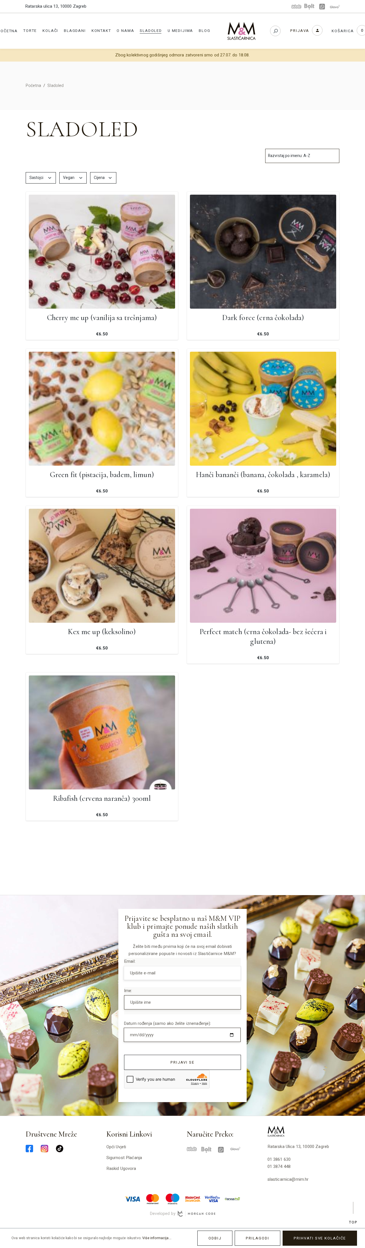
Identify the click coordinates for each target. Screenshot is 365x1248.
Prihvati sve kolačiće (320, 1238)
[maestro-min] (172, 1199)
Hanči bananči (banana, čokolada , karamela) (263, 474)
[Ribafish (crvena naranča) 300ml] (102, 732)
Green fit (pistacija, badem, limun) (102, 474)
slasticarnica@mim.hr (288, 1179)
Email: (129, 961)
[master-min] (152, 1199)
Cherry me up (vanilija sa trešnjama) (102, 317)
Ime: (128, 991)
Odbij (215, 1238)
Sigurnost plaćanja (124, 1158)
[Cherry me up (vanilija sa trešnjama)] (102, 252)
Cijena (100, 178)
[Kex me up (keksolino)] (102, 566)
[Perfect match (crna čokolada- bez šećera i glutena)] (263, 566)
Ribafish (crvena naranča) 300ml (102, 798)
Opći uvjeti (116, 1147)
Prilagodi (257, 1238)
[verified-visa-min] (212, 1199)
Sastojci (36, 178)
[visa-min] (132, 1199)
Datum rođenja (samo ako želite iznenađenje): (167, 1023)
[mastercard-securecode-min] (192, 1199)
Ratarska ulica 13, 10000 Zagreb (56, 6)
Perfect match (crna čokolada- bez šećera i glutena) (263, 636)
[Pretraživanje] (275, 31)
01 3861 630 (279, 1159)
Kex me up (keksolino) (102, 631)
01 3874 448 (279, 1166)
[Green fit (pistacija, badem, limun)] (102, 409)
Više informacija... (156, 1238)
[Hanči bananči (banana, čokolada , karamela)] (263, 409)
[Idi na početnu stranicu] (241, 31)
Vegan (69, 178)
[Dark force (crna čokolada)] (263, 252)
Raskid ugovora (121, 1168)
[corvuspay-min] (232, 1199)
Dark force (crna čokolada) (263, 317)
